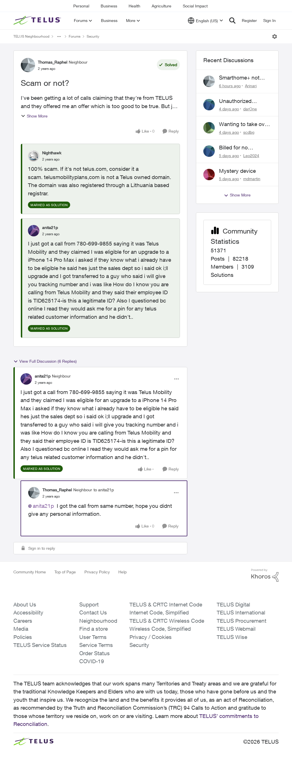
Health (134, 5)
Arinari (251, 85)
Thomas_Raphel (52, 62)
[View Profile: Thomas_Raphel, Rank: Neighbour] (28, 65)
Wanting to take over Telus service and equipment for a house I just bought (244, 124)
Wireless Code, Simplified (160, 629)
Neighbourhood (98, 621)
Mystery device (237, 171)
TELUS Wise (232, 637)
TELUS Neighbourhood (31, 36)
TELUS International (241, 612)
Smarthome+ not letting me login (239, 77)
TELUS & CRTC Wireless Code (166, 621)
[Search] (232, 20)
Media (20, 629)
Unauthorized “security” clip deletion (235, 101)
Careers (22, 621)
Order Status (94, 653)
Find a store (93, 629)
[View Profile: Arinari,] (209, 81)
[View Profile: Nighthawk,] (33, 156)
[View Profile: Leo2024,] (209, 151)
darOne (250, 108)
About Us (24, 604)
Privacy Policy (97, 571)
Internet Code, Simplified (159, 612)
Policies (22, 637)
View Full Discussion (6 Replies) (48, 361)
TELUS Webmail (236, 629)
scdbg (248, 132)
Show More (37, 115)
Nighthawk (51, 152)
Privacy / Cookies (150, 637)
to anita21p (104, 489)
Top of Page (65, 571)
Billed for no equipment (233, 147)
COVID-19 (91, 661)
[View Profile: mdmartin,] (209, 174)
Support (89, 604)
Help (122, 571)
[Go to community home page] (37, 20)
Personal (81, 5)
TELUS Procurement (241, 621)
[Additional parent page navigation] (59, 36)
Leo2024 (251, 155)
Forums (74, 36)
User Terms (93, 637)
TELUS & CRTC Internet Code (165, 604)
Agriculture (161, 5)
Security (93, 36)
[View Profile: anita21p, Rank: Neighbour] (26, 379)
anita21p (50, 227)
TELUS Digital (233, 604)
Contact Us (93, 612)
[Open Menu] (275, 36)
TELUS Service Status (40, 645)
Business (109, 5)
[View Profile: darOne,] (209, 104)
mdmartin (251, 178)
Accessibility (28, 612)
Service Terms (96, 645)
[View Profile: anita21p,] (33, 230)
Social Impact (195, 5)
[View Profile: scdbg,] (209, 127)
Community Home (29, 571)
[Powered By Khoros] (265, 575)
